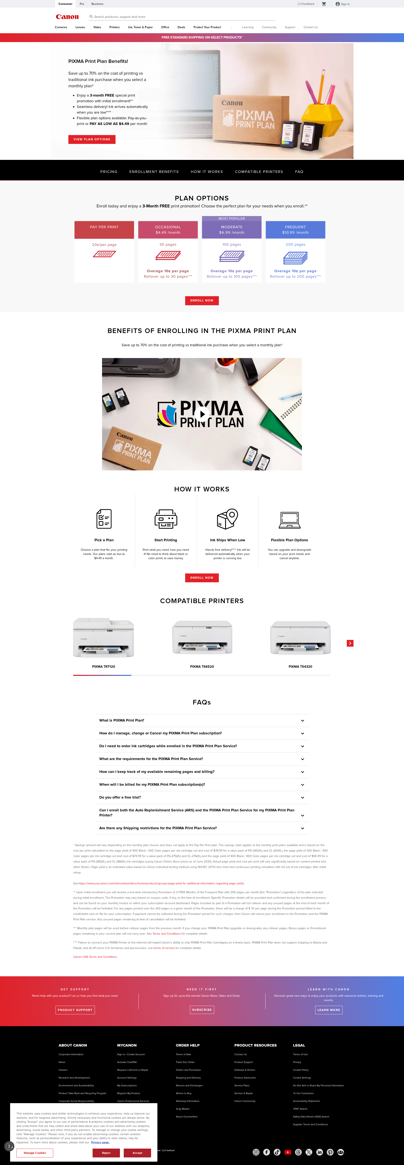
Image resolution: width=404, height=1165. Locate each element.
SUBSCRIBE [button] (202, 1010)
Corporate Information (71, 1054)
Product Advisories (245, 1077)
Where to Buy (183, 1093)
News (62, 1062)
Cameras (61, 27)
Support (290, 27)
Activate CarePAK (127, 1062)
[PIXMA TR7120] (103, 638)
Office (165, 27)
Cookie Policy (300, 1070)
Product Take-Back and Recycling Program (82, 1093)
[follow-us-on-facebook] (266, 1152)
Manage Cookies (35, 1152)
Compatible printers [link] (259, 171)
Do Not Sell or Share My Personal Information (318, 1085)
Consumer (65, 4)
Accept (137, 1152)
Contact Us (311, 27)
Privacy (297, 1062)
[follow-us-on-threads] (298, 1152)
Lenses (80, 27)
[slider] (102, 675)
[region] (83, 1132)
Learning (248, 27)
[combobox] (182, 17)
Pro (82, 4)
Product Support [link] (75, 1010)
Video (97, 27)
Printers (114, 27)
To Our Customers (303, 1093)
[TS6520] (202, 638)
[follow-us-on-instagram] (256, 1152)
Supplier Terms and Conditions (310, 1124)
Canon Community (244, 1101)
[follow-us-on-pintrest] (330, 1152)
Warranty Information (187, 1101)
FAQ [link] (299, 171)
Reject (106, 1152)
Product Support (243, 1062)
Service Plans (242, 1085)
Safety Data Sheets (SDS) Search (311, 1116)
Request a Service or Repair (132, 1070)
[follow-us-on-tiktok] (277, 1152)
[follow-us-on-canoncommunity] (340, 1152)
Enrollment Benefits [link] (154, 171)
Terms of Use (300, 1054)
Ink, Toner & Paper (140, 27)
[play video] (202, 414)
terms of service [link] (164, 948)
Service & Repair (243, 1093)
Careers (63, 1070)
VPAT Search (300, 1109)
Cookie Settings (302, 1077)
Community (269, 27)
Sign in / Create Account (131, 1054)
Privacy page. (100, 1142)
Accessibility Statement (306, 1101)
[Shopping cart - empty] (324, 4)
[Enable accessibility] (9, 1146)
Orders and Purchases (188, 1070)
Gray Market (183, 1109)
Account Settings (127, 1077)
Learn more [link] (329, 1010)
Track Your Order (185, 1062)
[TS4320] (300, 638)
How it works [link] (207, 171)
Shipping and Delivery (188, 1077)
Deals (181, 27)
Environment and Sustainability (76, 1085)
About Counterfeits (187, 1116)
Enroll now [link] (202, 300)
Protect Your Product (207, 27)
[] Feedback (306, 4)
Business (98, 4)
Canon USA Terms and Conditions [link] (95, 957)
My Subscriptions (127, 1085)
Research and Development (74, 1077)
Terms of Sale (183, 1054)
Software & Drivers (244, 1070)
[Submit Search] (91, 16)
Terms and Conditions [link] (167, 933)
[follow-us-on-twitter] (309, 1152)
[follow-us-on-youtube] (287, 1152)
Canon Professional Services (133, 1101)
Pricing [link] (109, 171)
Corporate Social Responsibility (76, 1101)
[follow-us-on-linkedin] (319, 1152)
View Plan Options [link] (92, 139)
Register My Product (128, 1093)
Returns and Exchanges (189, 1085)
